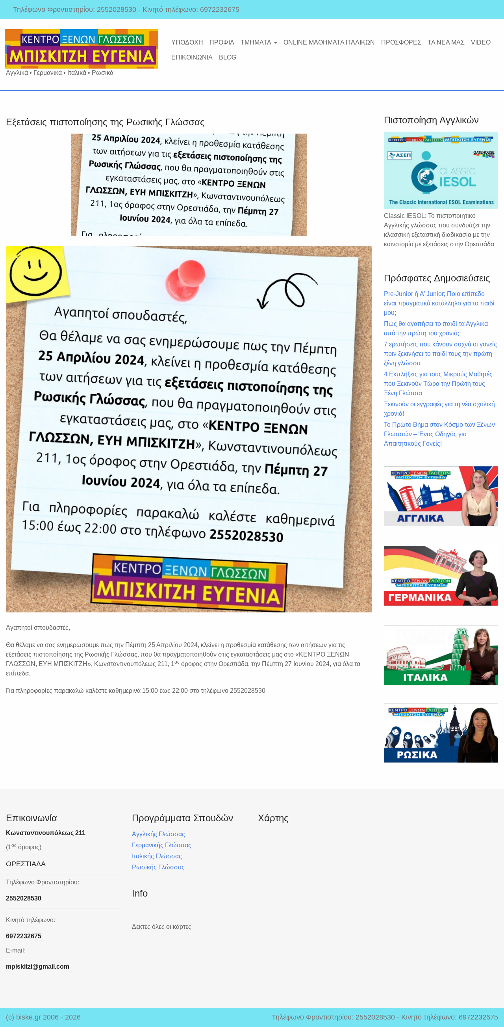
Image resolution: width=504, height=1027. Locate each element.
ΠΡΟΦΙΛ (221, 42)
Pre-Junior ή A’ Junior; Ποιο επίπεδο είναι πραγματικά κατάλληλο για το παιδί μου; (439, 303)
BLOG (227, 57)
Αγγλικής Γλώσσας (158, 834)
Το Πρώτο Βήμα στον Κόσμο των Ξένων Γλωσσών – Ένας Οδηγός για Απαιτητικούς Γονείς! (439, 434)
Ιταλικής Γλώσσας (157, 856)
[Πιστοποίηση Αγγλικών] (441, 170)
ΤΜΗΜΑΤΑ (256, 42)
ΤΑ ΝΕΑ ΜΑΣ (446, 42)
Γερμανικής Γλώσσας (161, 845)
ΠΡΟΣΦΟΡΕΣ (401, 42)
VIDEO (481, 42)
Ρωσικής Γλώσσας (158, 867)
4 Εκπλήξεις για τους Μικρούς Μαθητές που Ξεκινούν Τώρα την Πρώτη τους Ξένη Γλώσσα (438, 383)
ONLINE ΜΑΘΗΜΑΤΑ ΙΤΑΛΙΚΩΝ (329, 42)
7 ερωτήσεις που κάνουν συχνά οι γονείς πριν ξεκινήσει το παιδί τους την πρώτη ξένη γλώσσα (440, 354)
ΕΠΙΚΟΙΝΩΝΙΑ (192, 57)
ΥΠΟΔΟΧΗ (187, 42)
